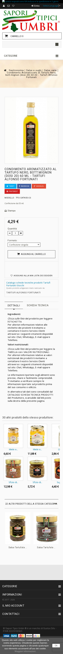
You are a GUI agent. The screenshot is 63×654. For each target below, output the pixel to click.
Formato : (13, 240)
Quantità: (12, 228)
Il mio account (13, 605)
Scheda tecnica (37, 305)
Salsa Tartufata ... (18, 547)
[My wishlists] (13, 5)
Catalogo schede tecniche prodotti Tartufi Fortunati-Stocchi (28, 284)
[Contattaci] (8, 5)
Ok (56, 645)
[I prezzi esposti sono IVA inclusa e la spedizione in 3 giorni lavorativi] (31, 1)
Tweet (11, 186)
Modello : (10, 198)
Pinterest (13, 191)
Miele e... (13, 449)
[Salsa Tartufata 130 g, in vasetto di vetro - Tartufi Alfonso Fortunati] (18, 528)
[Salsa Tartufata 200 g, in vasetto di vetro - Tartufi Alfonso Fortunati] (46, 528)
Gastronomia (16, 70)
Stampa (11, 211)
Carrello (16, 36)
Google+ (39, 186)
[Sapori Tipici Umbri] (31, 20)
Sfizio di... (13, 482)
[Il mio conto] (4, 5)
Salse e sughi (34, 70)
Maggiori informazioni (25, 651)
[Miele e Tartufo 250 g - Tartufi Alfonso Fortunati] (37, 436)
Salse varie (50, 70)
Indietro (3, 429)
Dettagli (14, 305)
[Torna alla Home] (5, 70)
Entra (36, 5)
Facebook (24, 186)
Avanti (3, 495)
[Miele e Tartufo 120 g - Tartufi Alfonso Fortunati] (13, 436)
